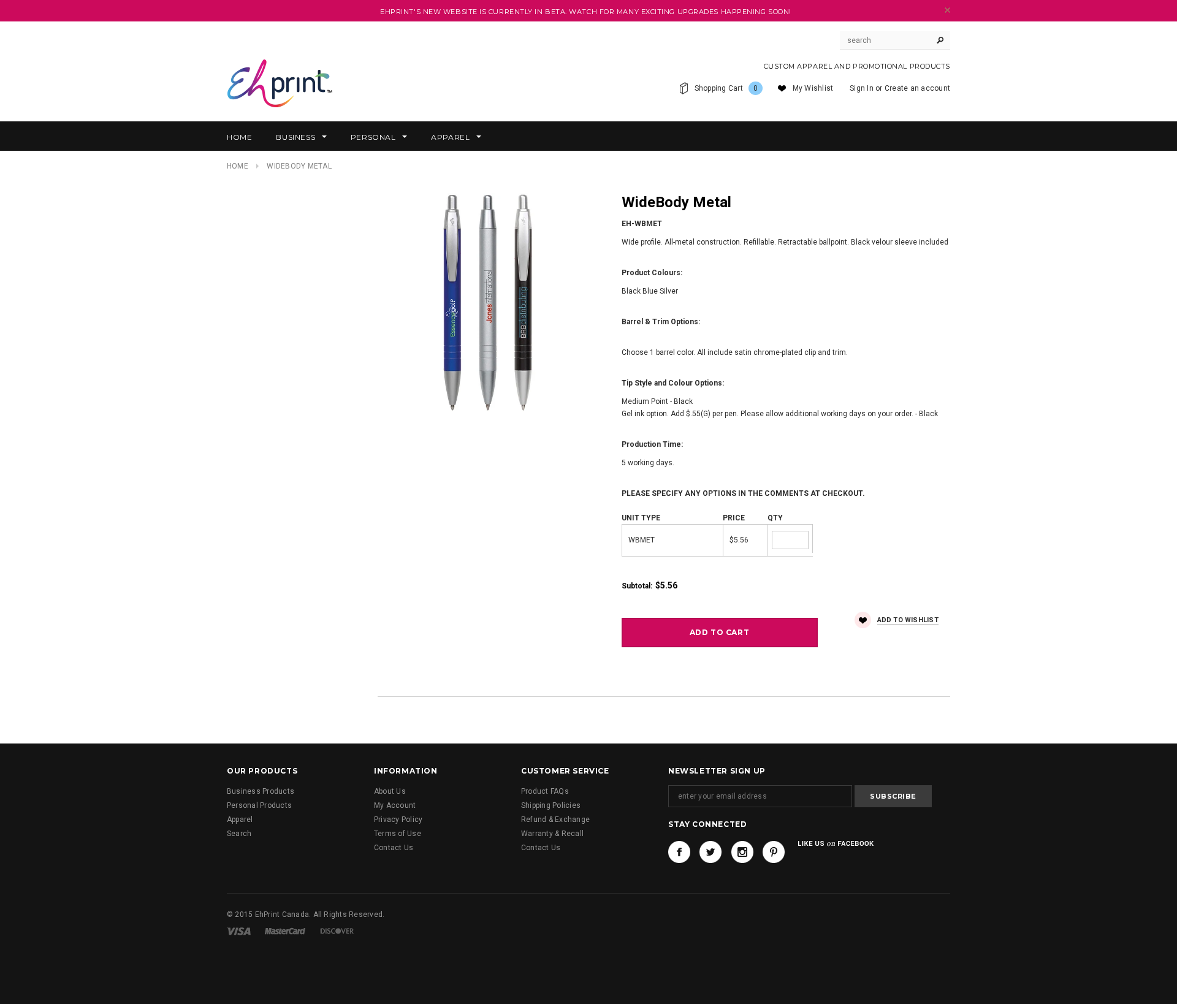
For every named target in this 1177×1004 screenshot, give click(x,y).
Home (237, 166)
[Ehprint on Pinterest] (774, 852)
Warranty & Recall (552, 833)
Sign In (862, 88)
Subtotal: (637, 586)
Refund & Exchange (555, 819)
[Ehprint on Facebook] (679, 852)
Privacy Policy (398, 819)
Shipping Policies (551, 805)
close (947, 10)
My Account (395, 805)
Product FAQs (545, 791)
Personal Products (259, 805)
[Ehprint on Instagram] (742, 852)
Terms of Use (397, 833)
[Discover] (337, 930)
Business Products (260, 791)
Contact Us (393, 847)
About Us (390, 791)
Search (239, 833)
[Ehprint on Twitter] (710, 852)
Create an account (917, 88)
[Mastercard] (285, 930)
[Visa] (239, 930)
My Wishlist (813, 88)
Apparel (240, 819)
